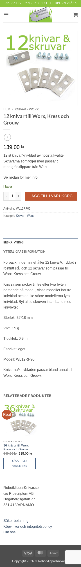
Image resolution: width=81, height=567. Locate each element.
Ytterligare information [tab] (24, 251)
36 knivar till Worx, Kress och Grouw (16, 447)
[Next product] (7, 137)
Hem (6, 109)
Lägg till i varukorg (51, 196)
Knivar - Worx (27, 109)
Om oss (9, 532)
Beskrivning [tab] (13, 242)
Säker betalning (16, 521)
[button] (6, 14)
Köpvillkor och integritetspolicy (27, 526)
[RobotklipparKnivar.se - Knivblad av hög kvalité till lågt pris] (40, 14)
